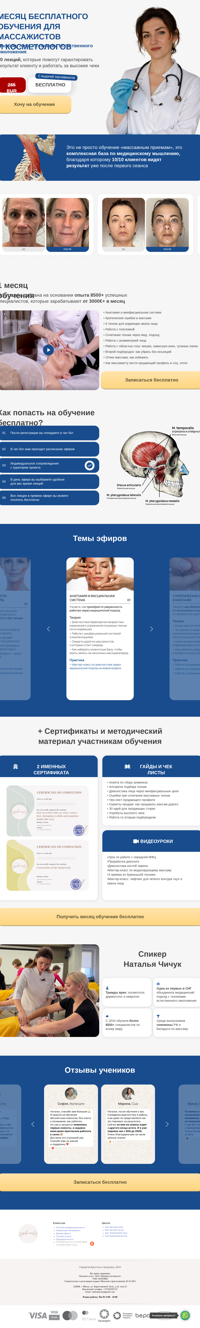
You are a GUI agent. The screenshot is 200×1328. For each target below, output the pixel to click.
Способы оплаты (63, 1236)
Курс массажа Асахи (114, 1227)
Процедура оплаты (64, 1239)
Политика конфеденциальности (70, 1227)
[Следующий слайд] (151, 628)
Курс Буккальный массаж (116, 1236)
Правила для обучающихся (68, 1230)
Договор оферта (63, 1233)
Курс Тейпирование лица (116, 1233)
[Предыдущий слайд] (48, 628)
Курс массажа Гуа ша (114, 1230)
